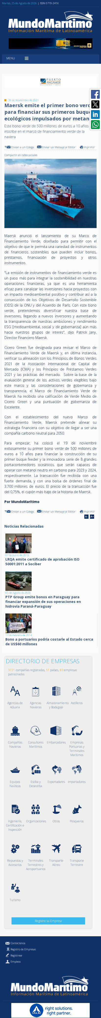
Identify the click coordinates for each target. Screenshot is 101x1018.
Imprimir (89, 147)
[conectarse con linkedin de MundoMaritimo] (95, 114)
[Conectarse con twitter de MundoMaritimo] (95, 104)
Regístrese (16, 955)
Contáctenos (18, 943)
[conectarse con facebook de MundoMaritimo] (95, 94)
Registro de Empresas (23, 949)
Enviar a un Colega (22, 147)
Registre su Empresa (48, 921)
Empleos (16, 961)
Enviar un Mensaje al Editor (59, 147)
